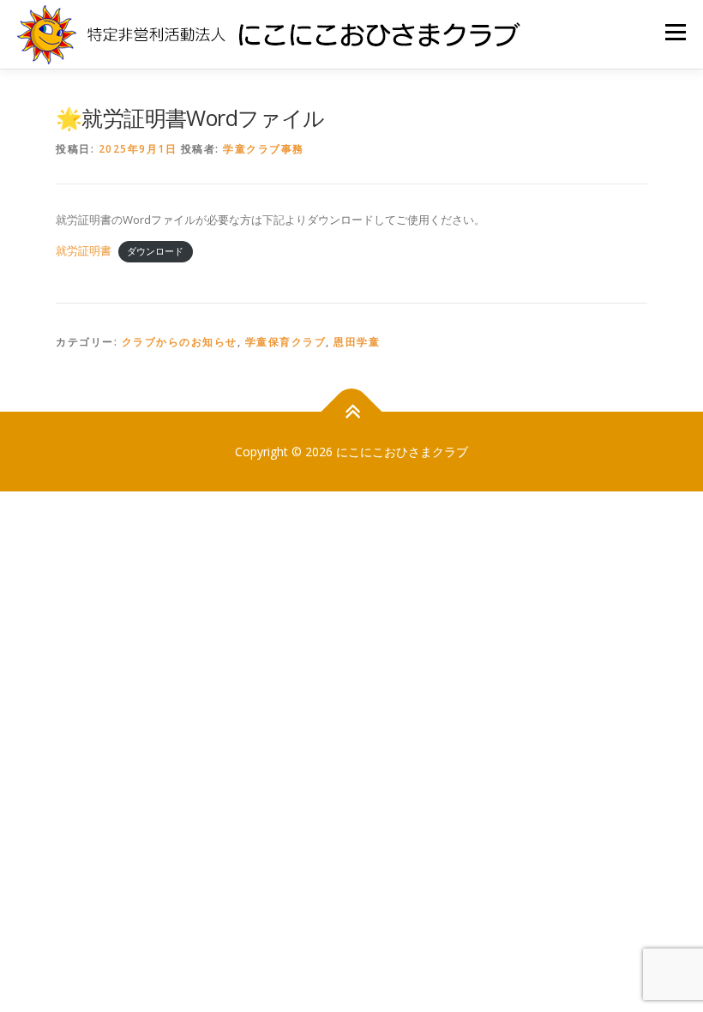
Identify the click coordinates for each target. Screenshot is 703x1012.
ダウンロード (155, 251)
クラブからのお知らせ (179, 341)
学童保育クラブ (286, 341)
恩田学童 (356, 341)
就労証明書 (83, 250)
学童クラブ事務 (263, 149)
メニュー (675, 31)
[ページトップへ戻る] (351, 411)
